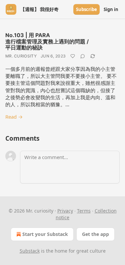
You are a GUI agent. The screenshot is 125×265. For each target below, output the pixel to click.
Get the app (95, 234)
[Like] (72, 56)
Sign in (111, 9)
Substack (30, 251)
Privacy (65, 211)
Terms (84, 211)
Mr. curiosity (21, 55)
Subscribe (86, 9)
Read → (14, 116)
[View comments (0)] (82, 56)
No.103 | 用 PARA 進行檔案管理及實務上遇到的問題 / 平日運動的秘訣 (47, 41)
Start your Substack (45, 234)
